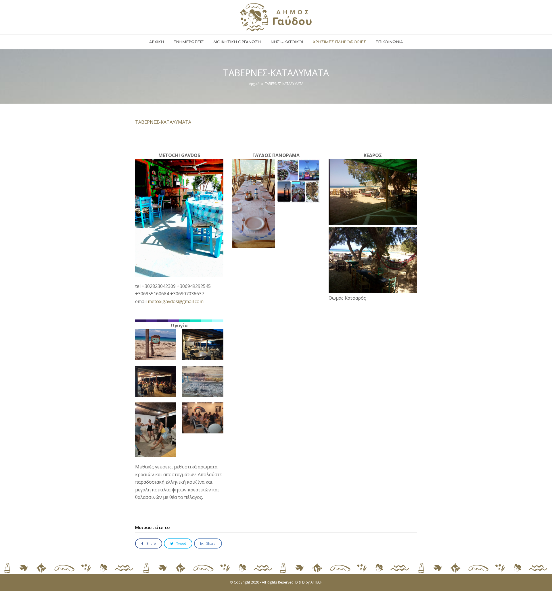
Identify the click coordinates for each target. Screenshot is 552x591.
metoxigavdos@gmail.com (176, 301)
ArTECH (316, 582)
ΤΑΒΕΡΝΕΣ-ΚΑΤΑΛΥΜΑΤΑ (163, 122)
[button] (148, 543)
